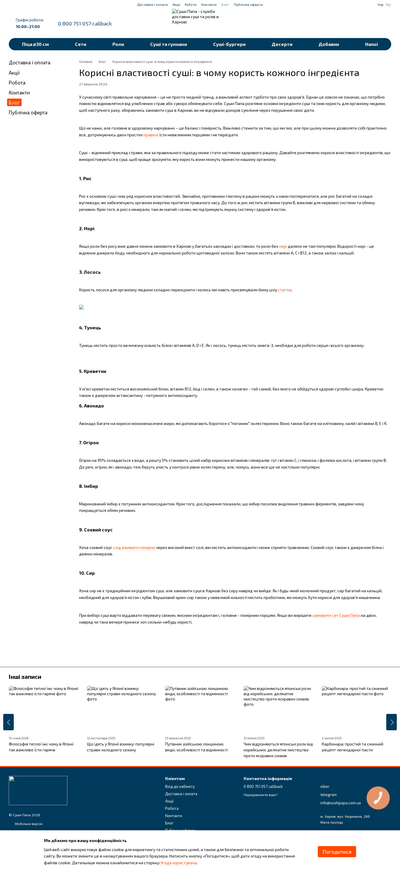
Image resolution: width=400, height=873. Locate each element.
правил (150, 134)
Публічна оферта (248, 4)
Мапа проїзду (331, 822)
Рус (388, 4)
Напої (371, 44)
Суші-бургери (229, 44)
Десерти (282, 44)
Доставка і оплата (152, 4)
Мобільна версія (28, 824)
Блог (225, 4)
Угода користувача (178, 862)
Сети (80, 44)
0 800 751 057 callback (85, 23)
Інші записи (25, 676)
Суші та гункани (168, 44)
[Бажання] (356, 23)
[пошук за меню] (341, 23)
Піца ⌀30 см (35, 44)
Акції (176, 4)
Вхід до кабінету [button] (180, 786)
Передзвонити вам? (260, 795)
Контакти (209, 4)
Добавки (329, 44)
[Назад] (8, 722)
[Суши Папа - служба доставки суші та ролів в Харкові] (38, 790)
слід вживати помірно (134, 547)
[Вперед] (391, 722)
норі (283, 246)
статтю (285, 289)
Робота (190, 4)
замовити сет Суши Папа (336, 615)
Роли (118, 44)
